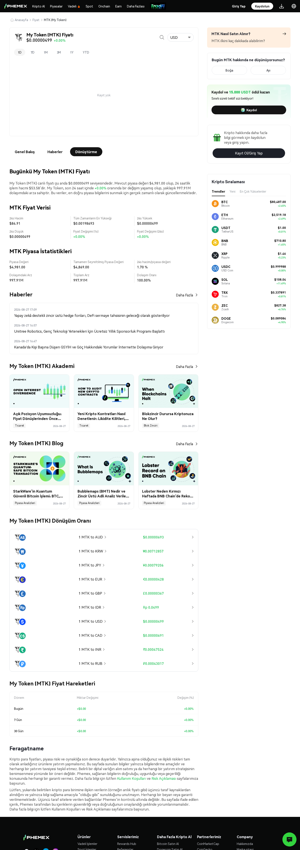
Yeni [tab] (232, 191)
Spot (89, 6)
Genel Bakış (25, 151)
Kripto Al (38, 6)
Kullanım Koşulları (131, 778)
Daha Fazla (184, 295)
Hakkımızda (245, 844)
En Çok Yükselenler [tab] (253, 191)
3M (59, 52)
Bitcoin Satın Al (168, 844)
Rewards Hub (126, 844)
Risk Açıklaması (164, 778)
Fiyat (36, 20)
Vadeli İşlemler (87, 844)
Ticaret (19, 425)
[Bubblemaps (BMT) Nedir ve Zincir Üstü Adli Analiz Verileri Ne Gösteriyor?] (104, 468)
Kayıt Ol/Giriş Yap (249, 153)
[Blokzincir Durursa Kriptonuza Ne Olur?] (168, 391)
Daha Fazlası (136, 6)
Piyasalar (56, 6)
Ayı (268, 70)
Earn (118, 6)
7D (32, 52)
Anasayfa (21, 20)
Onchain (104, 6)
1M (46, 52)
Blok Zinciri (150, 425)
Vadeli (72, 6)
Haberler (55, 151)
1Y (72, 52)
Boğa (229, 70)
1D (20, 52)
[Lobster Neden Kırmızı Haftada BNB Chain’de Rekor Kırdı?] (168, 468)
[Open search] (161, 37)
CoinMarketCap (208, 844)
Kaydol (251, 110)
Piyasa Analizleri (25, 503)
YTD (86, 52)
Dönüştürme (86, 151)
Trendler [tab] (218, 191)
